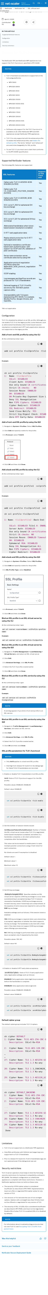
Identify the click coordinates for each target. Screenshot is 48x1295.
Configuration (6, 38)
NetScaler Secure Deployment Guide (16, 1253)
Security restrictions (8, 45)
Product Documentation (25, 3)
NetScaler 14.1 (20, 8)
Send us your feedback (11, 1246)
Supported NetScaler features (11, 34)
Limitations (5, 42)
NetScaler (8, 8)
